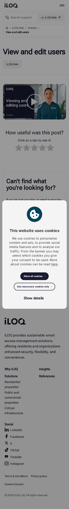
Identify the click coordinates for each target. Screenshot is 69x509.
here (54, 264)
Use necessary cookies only (33, 286)
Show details (34, 298)
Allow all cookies (33, 276)
